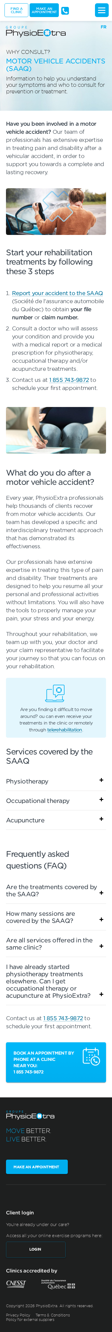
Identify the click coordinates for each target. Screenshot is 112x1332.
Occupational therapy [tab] (38, 800)
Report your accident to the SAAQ (57, 293)
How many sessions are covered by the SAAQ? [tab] (40, 917)
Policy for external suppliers (30, 1319)
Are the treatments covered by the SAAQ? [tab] (51, 890)
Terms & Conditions (53, 1314)
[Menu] (102, 10)
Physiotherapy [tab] (27, 781)
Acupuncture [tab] (25, 820)
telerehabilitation (64, 729)
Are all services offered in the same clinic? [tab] (49, 943)
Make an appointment (44, 10)
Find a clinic (16, 10)
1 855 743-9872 (69, 379)
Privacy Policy (18, 1314)
